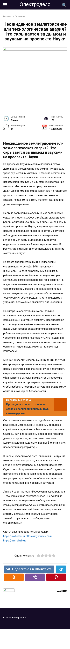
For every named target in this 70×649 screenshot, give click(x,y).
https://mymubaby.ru (14, 540)
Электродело (35, 4)
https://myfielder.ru (14, 536)
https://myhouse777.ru (39, 536)
